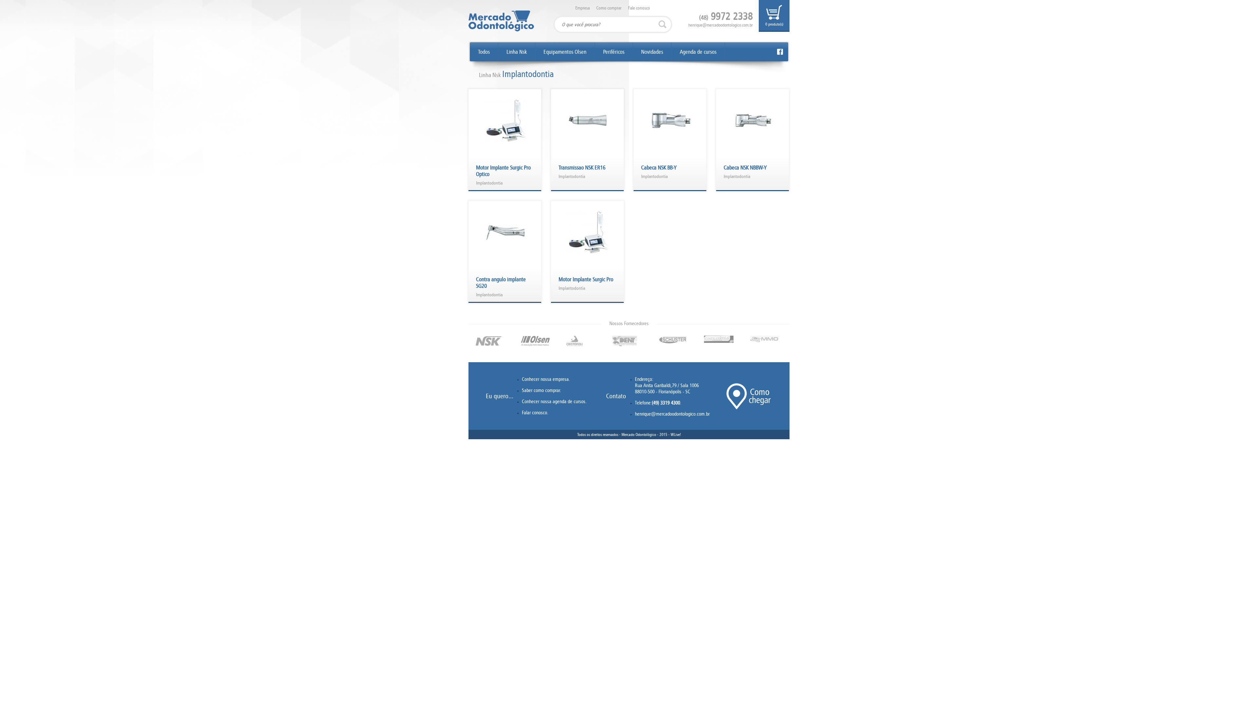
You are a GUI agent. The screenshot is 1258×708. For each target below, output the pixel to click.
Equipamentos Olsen (564, 52)
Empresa (582, 8)
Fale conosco (639, 8)
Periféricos (613, 52)
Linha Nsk (516, 52)
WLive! (676, 434)
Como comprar (608, 8)
